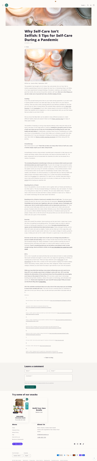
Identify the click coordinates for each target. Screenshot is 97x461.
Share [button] (27, 46)
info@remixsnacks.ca (43, 434)
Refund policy (25, 460)
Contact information (64, 460)
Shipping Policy (15, 430)
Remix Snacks (18, 460)
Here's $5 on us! (16, 437)
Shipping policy (47, 460)
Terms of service (39, 460)
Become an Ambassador (17, 439)
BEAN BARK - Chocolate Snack (20, 417)
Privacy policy (32, 460)
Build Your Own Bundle (39, 409)
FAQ (13, 434)
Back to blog (49, 357)
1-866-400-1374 (41, 437)
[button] (2, 5)
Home (13, 427)
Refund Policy (15, 432)
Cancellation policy (55, 460)
